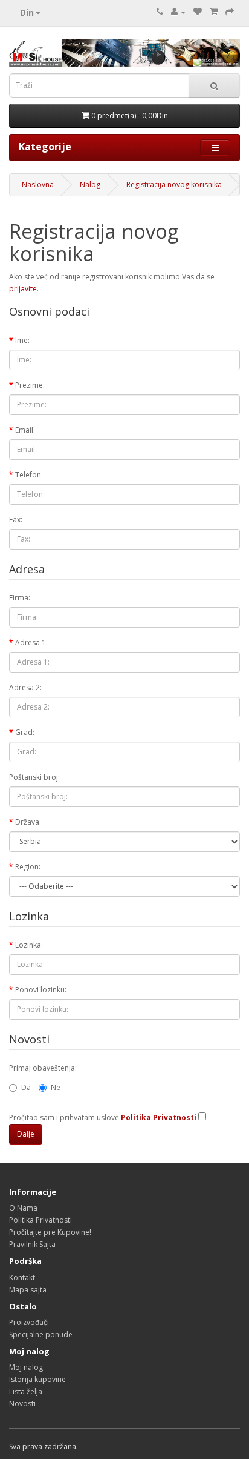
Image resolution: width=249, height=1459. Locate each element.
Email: (25, 430)
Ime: (22, 340)
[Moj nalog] (178, 12)
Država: (28, 822)
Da (26, 1087)
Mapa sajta (28, 1290)
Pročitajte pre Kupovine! (50, 1232)
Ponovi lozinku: (40, 990)
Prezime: (30, 385)
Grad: (24, 732)
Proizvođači (29, 1322)
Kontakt (22, 1277)
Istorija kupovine (37, 1379)
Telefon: (29, 475)
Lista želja (25, 1391)
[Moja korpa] (214, 12)
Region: (27, 867)
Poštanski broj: (34, 777)
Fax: (15, 519)
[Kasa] (229, 12)
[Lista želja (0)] (197, 12)
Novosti (22, 1403)
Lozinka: (29, 945)
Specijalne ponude (41, 1334)
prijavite (23, 289)
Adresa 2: (25, 687)
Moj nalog (26, 1367)
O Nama (23, 1208)
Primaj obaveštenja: (43, 1068)
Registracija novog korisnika (174, 184)
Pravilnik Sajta (32, 1244)
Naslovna (38, 184)
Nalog (90, 184)
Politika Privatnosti (40, 1220)
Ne (55, 1087)
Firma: (19, 598)
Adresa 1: (31, 642)
